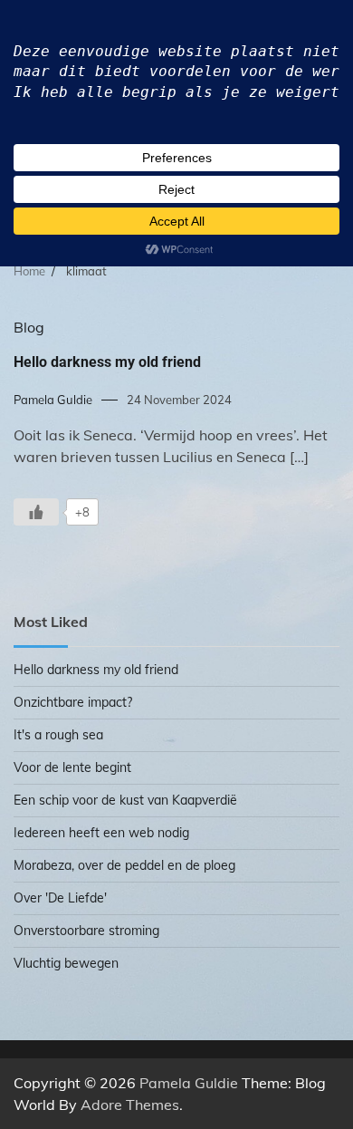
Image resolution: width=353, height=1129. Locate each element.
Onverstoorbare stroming (86, 930)
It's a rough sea (58, 735)
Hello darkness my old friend (107, 362)
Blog (29, 327)
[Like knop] (36, 512)
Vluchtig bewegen (66, 963)
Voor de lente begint (72, 767)
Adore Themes (130, 1104)
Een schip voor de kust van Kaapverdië (125, 800)
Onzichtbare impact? (73, 702)
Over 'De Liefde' (60, 898)
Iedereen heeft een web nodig (101, 833)
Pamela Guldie (53, 399)
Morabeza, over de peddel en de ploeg (124, 865)
